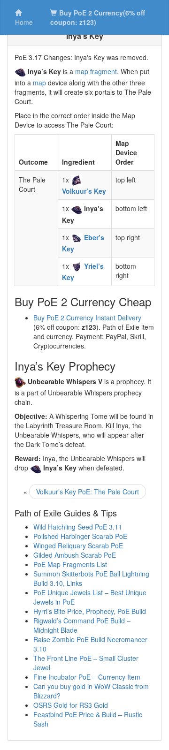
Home (24, 22)
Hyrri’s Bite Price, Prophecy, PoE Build (89, 611)
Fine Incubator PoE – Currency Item (86, 677)
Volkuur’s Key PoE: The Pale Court (87, 491)
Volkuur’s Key (84, 191)
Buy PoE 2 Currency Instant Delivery (87, 317)
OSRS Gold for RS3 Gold (70, 705)
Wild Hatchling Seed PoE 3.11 (77, 526)
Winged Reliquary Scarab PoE (78, 545)
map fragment (96, 71)
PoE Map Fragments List (70, 564)
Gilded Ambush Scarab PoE (74, 555)
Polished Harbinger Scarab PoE (80, 536)
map (39, 82)
